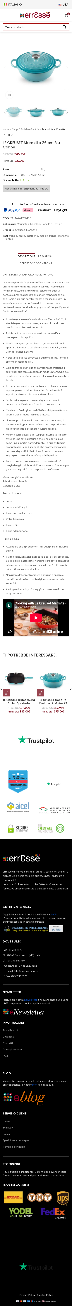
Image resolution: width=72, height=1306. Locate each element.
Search (64, 27)
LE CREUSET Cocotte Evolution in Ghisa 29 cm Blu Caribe (53, 703)
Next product (12, 135)
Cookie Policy (45, 1294)
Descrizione (26, 256)
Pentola (8, 238)
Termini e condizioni (14, 1146)
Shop (15, 129)
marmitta (63, 235)
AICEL (54, 914)
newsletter (30, 999)
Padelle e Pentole (30, 129)
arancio (13, 235)
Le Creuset (18, 229)
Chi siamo (8, 1036)
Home (6, 129)
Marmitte (31, 229)
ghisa (22, 235)
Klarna (6, 1121)
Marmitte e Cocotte (54, 129)
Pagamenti (9, 1133)
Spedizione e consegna (36, 263)
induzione (32, 235)
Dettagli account (12, 1049)
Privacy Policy (27, 1294)
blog (34, 1084)
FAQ (5, 1055)
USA (65, 4)
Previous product (4, 135)
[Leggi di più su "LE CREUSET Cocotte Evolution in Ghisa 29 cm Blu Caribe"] (40, 692)
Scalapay (8, 1127)
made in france (48, 235)
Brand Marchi (10, 1030)
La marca (45, 256)
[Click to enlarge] (9, 95)
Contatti (8, 1043)
